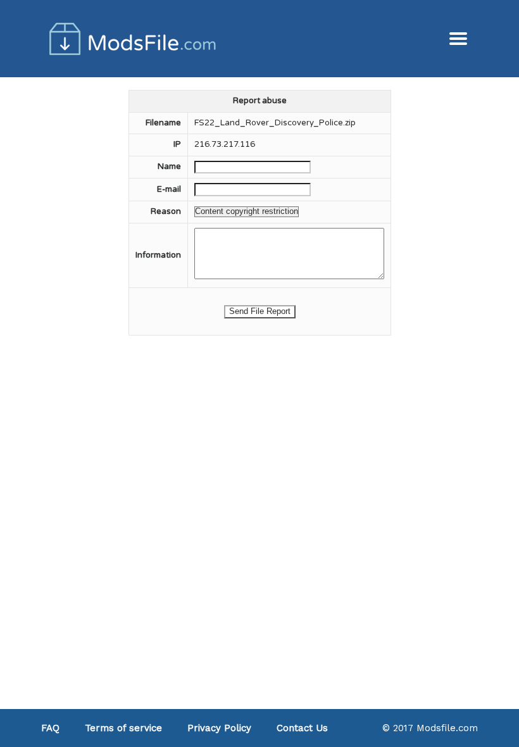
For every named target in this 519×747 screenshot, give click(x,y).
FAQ (50, 728)
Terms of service (123, 728)
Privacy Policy (219, 728)
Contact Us (302, 728)
